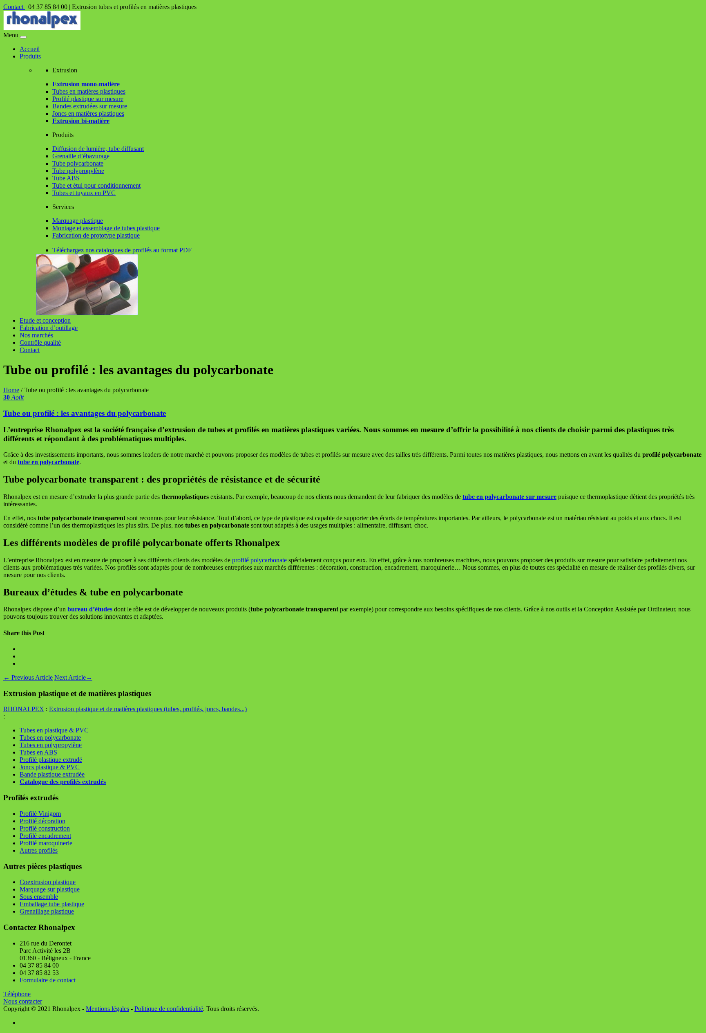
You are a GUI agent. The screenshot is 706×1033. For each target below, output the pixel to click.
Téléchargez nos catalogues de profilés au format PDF (122, 250)
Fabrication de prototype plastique (96, 235)
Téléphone (17, 993)
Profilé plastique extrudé (51, 759)
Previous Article (28, 677)
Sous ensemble (39, 896)
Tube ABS (66, 178)
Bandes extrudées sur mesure (89, 106)
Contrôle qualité (40, 342)
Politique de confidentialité (168, 1008)
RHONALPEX (23, 708)
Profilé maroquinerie (46, 843)
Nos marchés (36, 335)
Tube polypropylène (78, 170)
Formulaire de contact (48, 980)
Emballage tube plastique (52, 904)
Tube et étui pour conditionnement (96, 185)
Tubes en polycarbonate (50, 737)
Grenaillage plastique (47, 911)
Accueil (30, 48)
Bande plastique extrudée (52, 774)
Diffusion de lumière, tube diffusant (98, 148)
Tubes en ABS (38, 752)
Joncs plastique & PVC (50, 767)
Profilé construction (45, 828)
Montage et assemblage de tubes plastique (106, 228)
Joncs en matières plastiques (88, 113)
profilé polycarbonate (259, 560)
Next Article (73, 677)
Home (11, 389)
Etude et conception (45, 320)
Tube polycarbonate (77, 163)
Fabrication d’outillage (49, 327)
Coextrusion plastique (48, 881)
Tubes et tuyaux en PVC (84, 192)
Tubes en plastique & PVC (54, 730)
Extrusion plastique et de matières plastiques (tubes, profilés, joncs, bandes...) (148, 708)
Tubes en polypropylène (51, 744)
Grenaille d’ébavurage (80, 156)
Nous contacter (22, 1001)
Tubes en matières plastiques (88, 91)
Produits (30, 56)
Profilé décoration (42, 820)
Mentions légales (107, 1008)
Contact (14, 6)
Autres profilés (39, 850)
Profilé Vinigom (40, 813)
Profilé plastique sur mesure (87, 98)
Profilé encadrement (45, 835)
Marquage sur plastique (50, 889)
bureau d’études (89, 609)
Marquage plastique (77, 220)
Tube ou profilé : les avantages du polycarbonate (84, 413)
